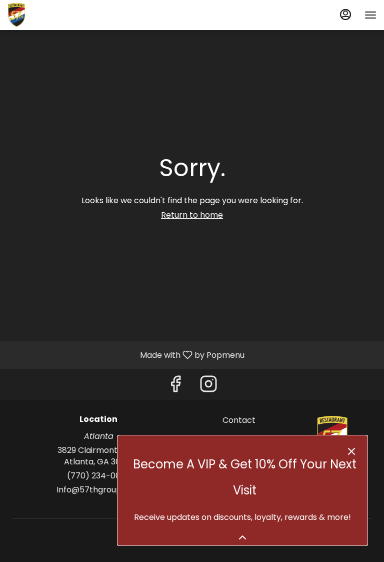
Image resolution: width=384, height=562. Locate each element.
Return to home (192, 215)
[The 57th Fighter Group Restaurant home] (53, 15)
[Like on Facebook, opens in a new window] (175, 386)
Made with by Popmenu (126, 354)
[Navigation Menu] (371, 15)
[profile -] (346, 15)
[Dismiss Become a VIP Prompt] (352, 451)
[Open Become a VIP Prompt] (242, 537)
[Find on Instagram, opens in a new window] (209, 386)
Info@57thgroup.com (98, 489)
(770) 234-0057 (98, 475)
